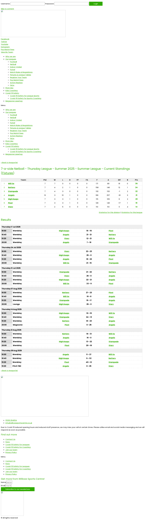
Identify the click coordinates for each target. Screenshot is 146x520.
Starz (10, 207)
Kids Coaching (11, 90)
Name (3, 482)
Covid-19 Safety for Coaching (18, 447)
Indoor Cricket (16, 67)
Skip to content (7, 9)
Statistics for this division (109, 212)
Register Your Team (18, 77)
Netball (13, 64)
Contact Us (10, 439)
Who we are (10, 56)
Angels (11, 195)
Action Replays (16, 82)
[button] (7, 49)
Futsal (12, 69)
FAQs (12, 85)
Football (13, 61)
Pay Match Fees (16, 80)
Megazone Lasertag (13, 101)
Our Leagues (10, 59)
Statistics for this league (131, 212)
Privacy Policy (11, 452)
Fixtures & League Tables (20, 75)
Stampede (13, 191)
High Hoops (13, 199)
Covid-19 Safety (12, 93)
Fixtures (7, 173)
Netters (11, 187)
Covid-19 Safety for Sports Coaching (25, 98)
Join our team (11, 450)
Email (3, 485)
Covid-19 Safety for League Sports (24, 96)
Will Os (11, 183)
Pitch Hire (9, 88)
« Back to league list (9, 162)
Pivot (10, 203)
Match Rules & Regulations (21, 72)
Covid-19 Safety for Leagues (17, 444)
